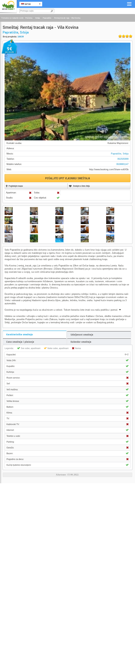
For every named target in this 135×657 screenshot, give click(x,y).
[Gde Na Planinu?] (8, 6)
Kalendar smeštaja (81, 341)
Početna (28, 18)
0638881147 (122, 164)
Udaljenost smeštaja (82, 334)
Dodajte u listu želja (81, 185)
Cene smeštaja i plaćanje (20, 341)
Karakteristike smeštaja (19, 334)
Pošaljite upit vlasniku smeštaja (67, 178)
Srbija (37, 18)
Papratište (47, 18)
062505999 (122, 159)
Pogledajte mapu (16, 185)
